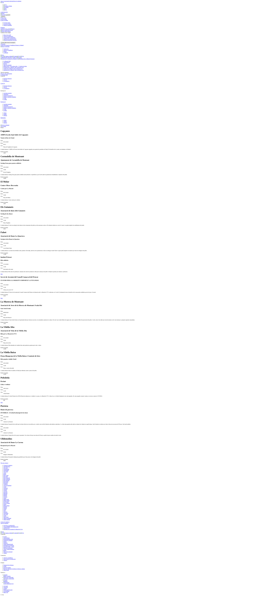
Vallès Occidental (7, 518)
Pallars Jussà (6, 499)
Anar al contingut (17, 1)
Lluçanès (5, 491)
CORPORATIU (4, 12)
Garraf (4, 486)
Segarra (5, 508)
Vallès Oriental (6, 519)
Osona (4, 498)
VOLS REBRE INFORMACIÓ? (10, 526)
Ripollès (5, 507)
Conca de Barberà (7, 485)
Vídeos (5, 113)
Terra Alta (5, 514)
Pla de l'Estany (6, 503)
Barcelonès (5, 481)
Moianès (5, 494)
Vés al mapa (3, 126)
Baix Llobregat (6, 479)
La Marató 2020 (4, 75)
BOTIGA (10, 57)
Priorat (4, 504)
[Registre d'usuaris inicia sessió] (8, 15)
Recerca (5, 63)
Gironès (5, 490)
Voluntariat (5, 94)
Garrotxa (5, 489)
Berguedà (5, 483)
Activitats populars (7, 93)
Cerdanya (5, 484)
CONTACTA (6, 528)
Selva (4, 510)
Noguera (5, 496)
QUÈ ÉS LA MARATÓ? (9, 525)
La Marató (21, 45)
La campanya (6, 81)
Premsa (17, 45)
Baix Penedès (6, 480)
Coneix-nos (3, 45)
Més (15, 66)
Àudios (5, 114)
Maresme (5, 493)
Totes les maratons (7, 65)
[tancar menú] (2, 46)
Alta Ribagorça (6, 466)
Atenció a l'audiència (10, 45)
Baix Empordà (6, 478)
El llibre (5, 99)
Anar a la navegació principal (7, 1)
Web (2, 274)
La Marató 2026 (7, 61)
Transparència (6, 62)
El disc (4, 98)
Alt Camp (5, 467)
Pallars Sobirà (6, 500)
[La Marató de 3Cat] (18, 58)
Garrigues (5, 488)
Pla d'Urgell (6, 502)
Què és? (5, 79)
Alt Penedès (6, 470)
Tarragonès (5, 513)
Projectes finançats (7, 78)
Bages (4, 474)
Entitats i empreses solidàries (9, 97)
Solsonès (5, 512)
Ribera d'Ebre (6, 505)
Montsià (5, 495)
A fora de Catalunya (7, 465)
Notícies (5, 115)
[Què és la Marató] (5, 125)
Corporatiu (3, 44)
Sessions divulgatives (8, 95)
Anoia (4, 473)
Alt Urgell (5, 471)
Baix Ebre (5, 476)
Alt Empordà (6, 469)
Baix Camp (5, 475)
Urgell (4, 515)
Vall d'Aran (5, 517)
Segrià (4, 509)
